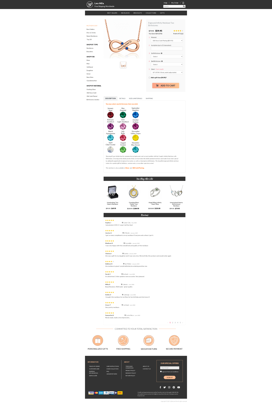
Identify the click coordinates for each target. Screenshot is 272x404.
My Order (174, 3)
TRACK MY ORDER (94, 366)
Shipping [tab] (149, 98)
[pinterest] (174, 387)
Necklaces (90, 48)
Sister (89, 74)
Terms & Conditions (172, 371)
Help (165, 3)
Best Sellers (91, 29)
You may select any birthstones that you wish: (122, 104)
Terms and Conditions (129, 367)
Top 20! (89, 39)
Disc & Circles (91, 33)
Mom (88, 60)
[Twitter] (164, 387)
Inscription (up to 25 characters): (161, 45)
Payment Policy (131, 373)
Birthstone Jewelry (93, 99)
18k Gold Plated (92, 96)
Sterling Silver (91, 89)
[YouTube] (178, 387)
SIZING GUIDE (93, 375)
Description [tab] (110, 98)
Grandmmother (92, 80)
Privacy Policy (130, 370)
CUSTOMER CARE (94, 369)
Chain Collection (112, 369)
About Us (146, 366)
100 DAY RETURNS (111, 374)
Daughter (90, 70)
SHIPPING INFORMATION (93, 372)
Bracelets (90, 51)
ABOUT (127, 362)
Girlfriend (90, 67)
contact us (147, 369)
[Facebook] (160, 387)
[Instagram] (169, 387)
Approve (170, 371)
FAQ (107, 371)
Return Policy (130, 375)
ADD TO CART (168, 85)
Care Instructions (112, 366)
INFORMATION (93, 362)
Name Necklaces (92, 36)
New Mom (90, 77)
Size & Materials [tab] (135, 98)
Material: (154, 37)
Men (88, 64)
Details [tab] (122, 98)
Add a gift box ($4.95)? (159, 77)
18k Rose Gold (91, 93)
